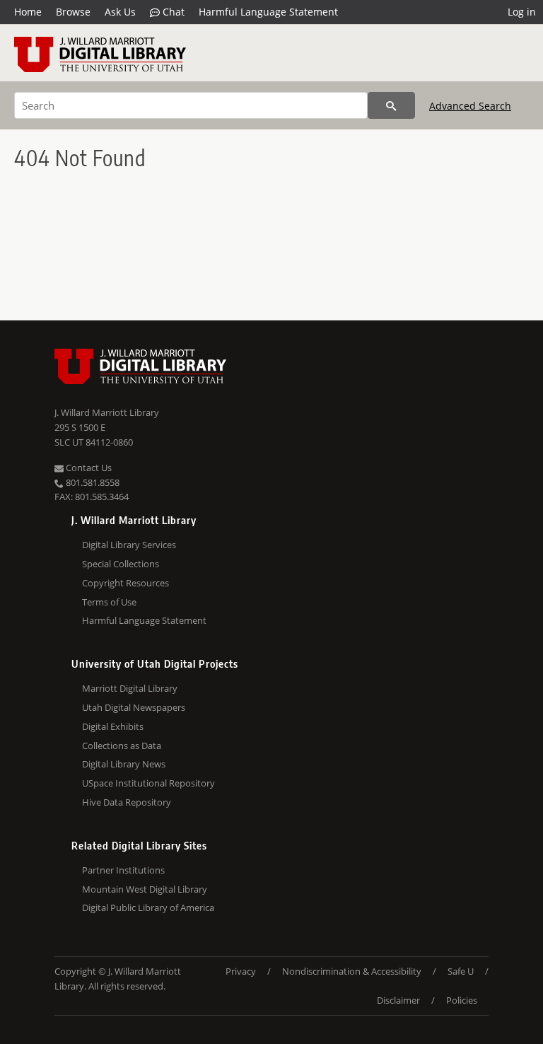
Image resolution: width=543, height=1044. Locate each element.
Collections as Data (121, 745)
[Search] (391, 105)
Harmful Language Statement (268, 11)
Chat (172, 11)
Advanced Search (470, 105)
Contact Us (88, 467)
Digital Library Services (129, 544)
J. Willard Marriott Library (106, 412)
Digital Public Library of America (148, 907)
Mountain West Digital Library (144, 889)
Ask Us (120, 11)
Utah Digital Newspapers (133, 707)
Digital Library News (123, 764)
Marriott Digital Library (129, 688)
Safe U (461, 971)
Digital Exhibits (113, 726)
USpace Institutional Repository (148, 783)
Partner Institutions (123, 870)
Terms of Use (109, 602)
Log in (522, 11)
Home (28, 11)
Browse (73, 11)
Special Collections (120, 563)
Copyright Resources (125, 582)
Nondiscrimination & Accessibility (351, 971)
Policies (461, 1000)
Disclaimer (398, 1000)
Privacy (241, 971)
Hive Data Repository (126, 802)
